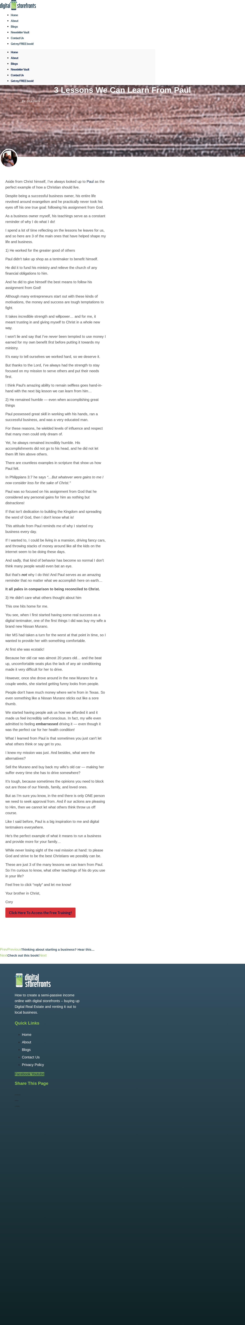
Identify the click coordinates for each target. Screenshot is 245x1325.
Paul (90, 181)
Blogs (14, 63)
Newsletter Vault (20, 69)
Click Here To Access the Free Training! (40, 912)
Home (14, 52)
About (14, 58)
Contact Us (17, 75)
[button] (122, 1095)
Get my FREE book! (22, 43)
